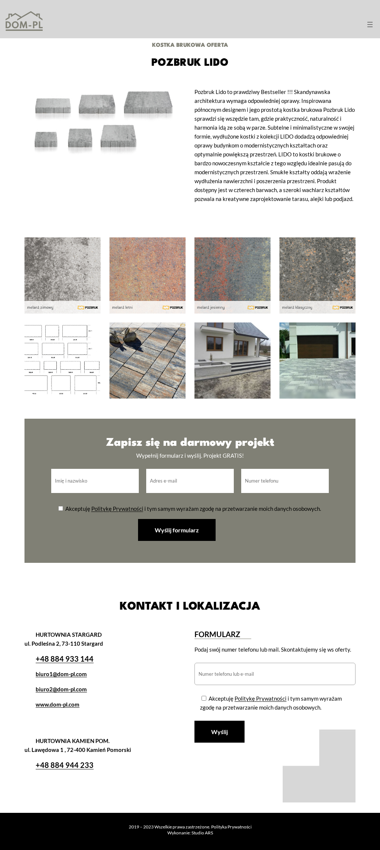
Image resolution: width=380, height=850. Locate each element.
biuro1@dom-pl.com (61, 674)
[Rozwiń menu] (370, 24)
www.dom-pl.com (57, 704)
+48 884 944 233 (65, 764)
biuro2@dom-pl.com (61, 689)
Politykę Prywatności (117, 508)
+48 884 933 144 (65, 658)
